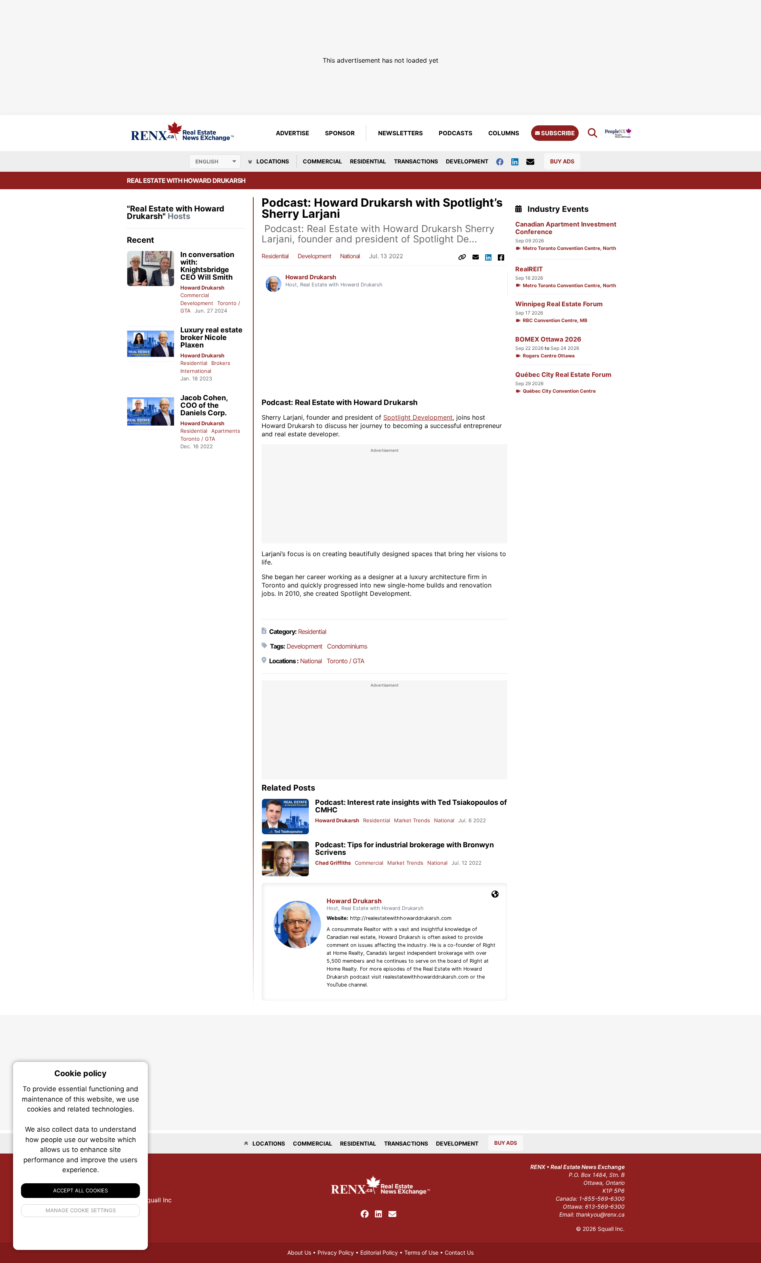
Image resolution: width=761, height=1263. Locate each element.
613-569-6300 (605, 1206)
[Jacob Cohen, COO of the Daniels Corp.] (150, 412)
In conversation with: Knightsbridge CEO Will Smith (207, 265)
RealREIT (529, 269)
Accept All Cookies (80, 1190)
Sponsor (340, 133)
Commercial (322, 161)
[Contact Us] (534, 161)
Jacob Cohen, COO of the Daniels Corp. (204, 405)
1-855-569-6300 (602, 1198)
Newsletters (400, 133)
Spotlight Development (418, 417)
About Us (299, 1252)
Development (467, 161)
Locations (272, 161)
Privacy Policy (335, 1252)
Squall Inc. (611, 1228)
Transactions (416, 161)
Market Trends (412, 820)
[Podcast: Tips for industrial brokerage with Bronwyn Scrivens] (285, 859)
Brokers (220, 363)
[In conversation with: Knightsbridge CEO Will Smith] (150, 269)
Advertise (292, 133)
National (350, 256)
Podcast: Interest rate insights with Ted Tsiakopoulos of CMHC (411, 806)
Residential (368, 161)
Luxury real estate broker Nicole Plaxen (211, 337)
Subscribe (557, 133)
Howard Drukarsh (202, 287)
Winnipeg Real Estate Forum (559, 304)
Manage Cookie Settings (81, 1210)
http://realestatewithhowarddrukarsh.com (400, 918)
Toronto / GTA (197, 439)
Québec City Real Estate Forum (563, 374)
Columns (503, 133)
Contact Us (459, 1252)
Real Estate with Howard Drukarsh (186, 180)
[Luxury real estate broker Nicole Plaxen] (150, 344)
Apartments (225, 431)
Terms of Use (421, 1252)
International (195, 371)
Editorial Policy (379, 1252)
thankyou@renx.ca (600, 1214)
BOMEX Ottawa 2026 (548, 339)
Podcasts (455, 133)
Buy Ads (562, 161)
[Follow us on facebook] (503, 161)
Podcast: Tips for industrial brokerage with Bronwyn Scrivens (404, 848)
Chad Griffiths (333, 863)
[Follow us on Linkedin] (518, 161)
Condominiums (347, 646)
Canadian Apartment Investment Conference (565, 228)
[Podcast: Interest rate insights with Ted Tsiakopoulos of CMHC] (285, 816)
